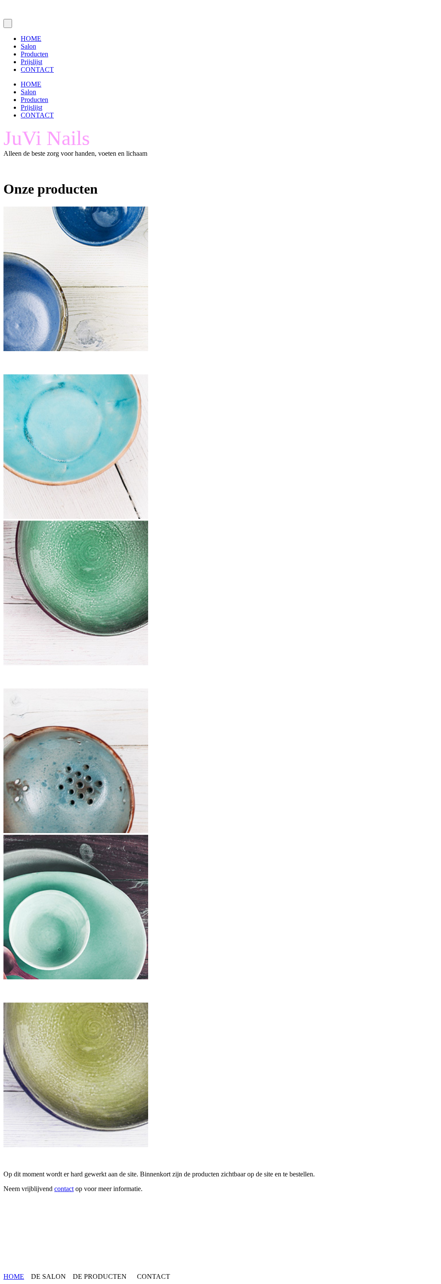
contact (64, 1188)
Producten (34, 54)
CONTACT (37, 69)
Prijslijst (31, 61)
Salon (28, 46)
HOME (31, 38)
